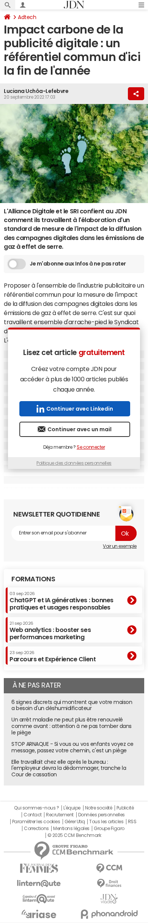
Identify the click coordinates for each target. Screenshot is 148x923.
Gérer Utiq (75, 821)
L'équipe (71, 808)
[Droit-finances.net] (109, 883)
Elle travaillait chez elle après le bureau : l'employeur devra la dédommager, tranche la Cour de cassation (68, 768)
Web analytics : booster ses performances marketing (50, 630)
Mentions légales (71, 828)
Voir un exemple (120, 546)
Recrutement (60, 815)
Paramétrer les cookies (36, 821)
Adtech (27, 17)
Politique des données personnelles (74, 463)
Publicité (125, 808)
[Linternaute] (39, 883)
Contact (33, 815)
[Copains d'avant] (39, 899)
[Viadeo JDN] (109, 899)
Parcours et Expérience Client (52, 656)
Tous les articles (106, 821)
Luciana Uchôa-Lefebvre (36, 91)
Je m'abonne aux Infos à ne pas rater (78, 263)
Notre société (98, 808)
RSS (132, 821)
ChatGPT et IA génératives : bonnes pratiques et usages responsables (61, 601)
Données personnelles (101, 815)
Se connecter (91, 447)
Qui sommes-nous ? (36, 808)
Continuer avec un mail (79, 429)
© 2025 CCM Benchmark (74, 835)
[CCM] (109, 868)
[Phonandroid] (109, 914)
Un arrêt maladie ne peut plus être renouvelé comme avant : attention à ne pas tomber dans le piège (71, 726)
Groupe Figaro (109, 828)
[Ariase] (39, 914)
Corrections (36, 828)
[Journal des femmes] (39, 868)
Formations (33, 579)
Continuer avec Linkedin (79, 408)
